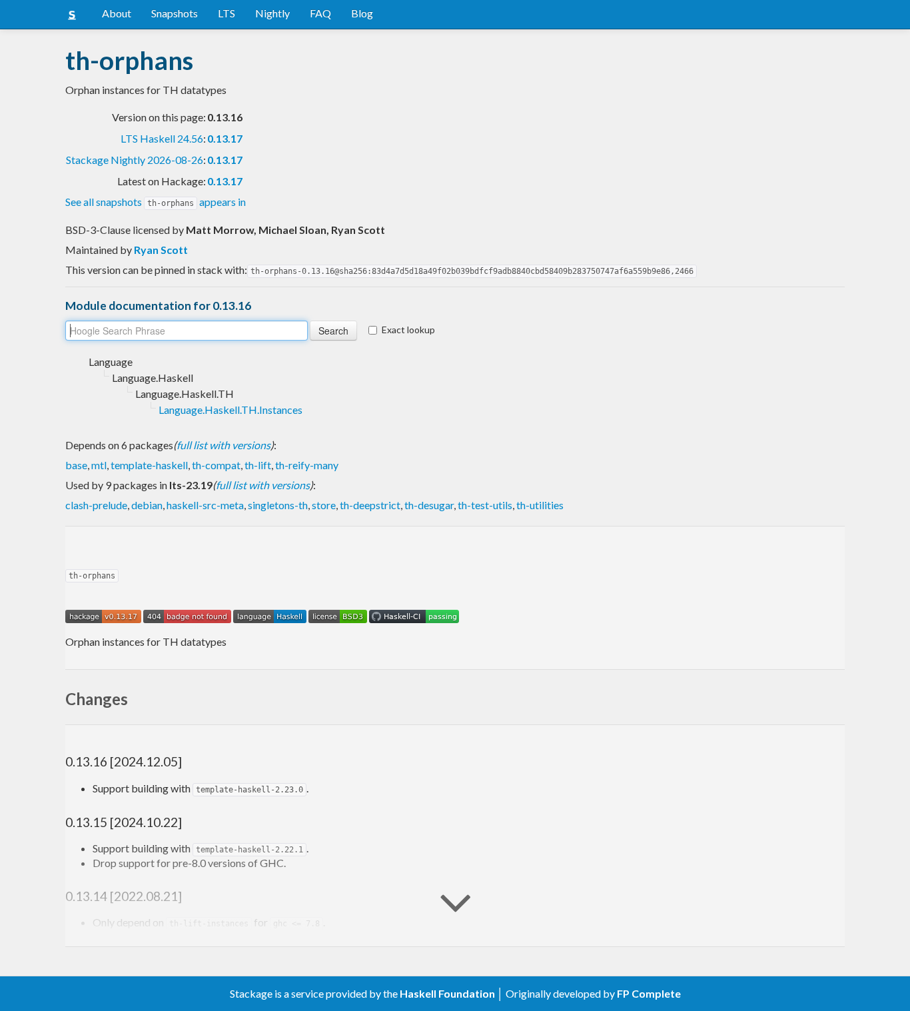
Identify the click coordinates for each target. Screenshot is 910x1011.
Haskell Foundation (447, 993)
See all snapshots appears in (155, 201)
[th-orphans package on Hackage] (103, 614)
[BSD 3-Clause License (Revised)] (337, 614)
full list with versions (223, 445)
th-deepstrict (370, 505)
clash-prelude (96, 505)
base (76, 465)
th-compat (216, 465)
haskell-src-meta (205, 505)
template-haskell (149, 465)
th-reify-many (306, 465)
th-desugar (429, 505)
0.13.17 (224, 138)
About (116, 13)
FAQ (320, 13)
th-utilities (540, 505)
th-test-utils (485, 505)
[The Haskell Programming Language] (269, 614)
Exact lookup (408, 329)
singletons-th (278, 505)
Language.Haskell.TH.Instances (230, 409)
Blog (362, 13)
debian (147, 505)
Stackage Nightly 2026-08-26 (134, 159)
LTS (226, 13)
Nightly (272, 13)
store (324, 505)
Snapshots (174, 13)
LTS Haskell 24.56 (162, 138)
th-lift (257, 465)
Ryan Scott (161, 249)
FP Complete (649, 993)
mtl (99, 465)
